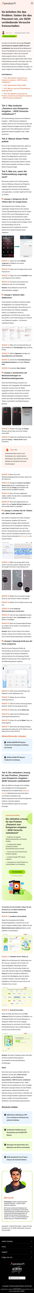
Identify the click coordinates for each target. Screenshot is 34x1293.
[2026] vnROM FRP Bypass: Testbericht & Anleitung (14, 759)
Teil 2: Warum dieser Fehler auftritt (14, 85)
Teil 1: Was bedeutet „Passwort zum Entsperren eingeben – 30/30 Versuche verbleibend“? (14, 80)
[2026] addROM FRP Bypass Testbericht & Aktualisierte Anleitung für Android (16, 745)
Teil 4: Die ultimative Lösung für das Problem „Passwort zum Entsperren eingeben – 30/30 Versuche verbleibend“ (17, 96)
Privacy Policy (16, 1291)
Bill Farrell (9, 33)
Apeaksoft (5, 1226)
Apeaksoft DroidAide (13, 815)
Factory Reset (25, 536)
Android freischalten (9, 36)
